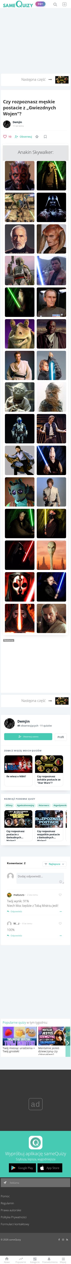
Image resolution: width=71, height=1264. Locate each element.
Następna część (34, 79)
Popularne (21, 1262)
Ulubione (37, 137)
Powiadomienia (49, 1262)
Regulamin (7, 1203)
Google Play (25, 1168)
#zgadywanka (61, 805)
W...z (16, 923)
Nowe (7, 1262)
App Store (53, 1168)
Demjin (17, 122)
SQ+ (40, 3)
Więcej (63, 1262)
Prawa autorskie (11, 1210)
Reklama (14, 1182)
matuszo (18, 895)
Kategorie (35, 1262)
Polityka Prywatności (14, 1217)
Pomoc (5, 1196)
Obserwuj (26, 136)
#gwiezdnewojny (25, 805)
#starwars (44, 805)
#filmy (9, 805)
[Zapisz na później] (45, 137)
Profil (61, 737)
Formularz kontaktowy (15, 1224)
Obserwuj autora (30, 736)
